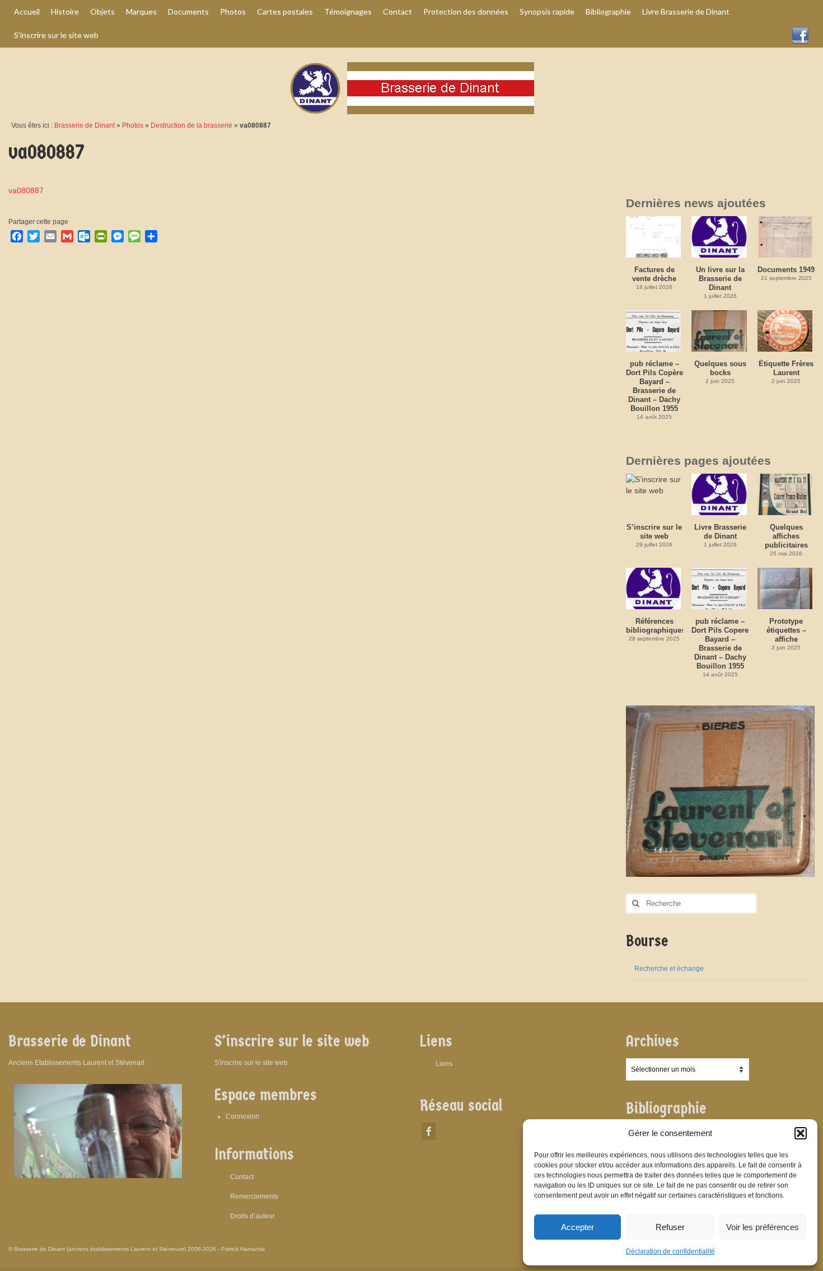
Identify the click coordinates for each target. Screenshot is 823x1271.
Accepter (577, 1227)
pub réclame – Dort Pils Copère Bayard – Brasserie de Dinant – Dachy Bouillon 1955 (654, 386)
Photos (132, 125)
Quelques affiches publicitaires (786, 536)
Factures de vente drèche (654, 274)
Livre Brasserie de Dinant (720, 531)
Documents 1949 (786, 269)
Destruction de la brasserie (191, 125)
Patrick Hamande (243, 1249)
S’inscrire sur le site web (654, 531)
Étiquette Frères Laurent (786, 368)
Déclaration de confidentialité (670, 1251)
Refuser (670, 1227)
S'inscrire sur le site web (251, 1063)
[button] (800, 1133)
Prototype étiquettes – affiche (786, 630)
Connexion (242, 1116)
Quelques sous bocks (720, 368)
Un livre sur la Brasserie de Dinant (720, 278)
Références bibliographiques (655, 625)
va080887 (26, 190)
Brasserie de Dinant (84, 125)
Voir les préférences (762, 1227)
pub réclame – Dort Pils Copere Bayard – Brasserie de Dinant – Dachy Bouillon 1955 (720, 643)
